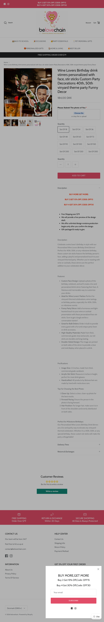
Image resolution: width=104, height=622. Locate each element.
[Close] (98, 569)
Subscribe (73, 600)
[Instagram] (75, 608)
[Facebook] (72, 608)
